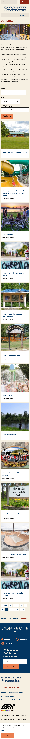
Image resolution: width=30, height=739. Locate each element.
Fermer (7, 735)
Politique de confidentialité (12, 692)
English (24, 2)
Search (3, 88)
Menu (21, 15)
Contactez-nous (7, 696)
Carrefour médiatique (10, 700)
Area (2, 97)
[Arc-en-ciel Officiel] (8, 711)
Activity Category (6, 106)
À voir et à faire (13, 618)
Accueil (3, 618)
